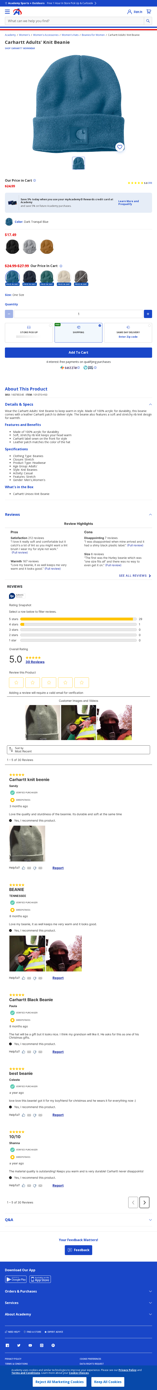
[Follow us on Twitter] (18, 1345)
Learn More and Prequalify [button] (128, 202)
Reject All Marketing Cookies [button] (60, 1382)
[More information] (34, 180)
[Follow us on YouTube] (30, 1345)
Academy (10, 35)
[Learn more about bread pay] (90, 367)
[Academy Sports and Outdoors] (17, 11)
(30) (150, 183)
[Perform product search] (148, 21)
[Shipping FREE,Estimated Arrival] (78, 332)
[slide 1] (78, 163)
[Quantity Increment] (148, 314)
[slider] (78, 104)
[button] (134, 203)
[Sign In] (129, 11)
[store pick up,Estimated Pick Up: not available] (29, 332)
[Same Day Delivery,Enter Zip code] (128, 332)
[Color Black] (12, 247)
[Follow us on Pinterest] (53, 1345)
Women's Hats (70, 35)
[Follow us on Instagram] (41, 1345)
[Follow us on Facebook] (7, 1345)
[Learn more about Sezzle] (70, 367)
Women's (24, 35)
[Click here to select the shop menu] (7, 11)
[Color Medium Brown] (46, 247)
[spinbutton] (78, 314)
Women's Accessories (45, 35)
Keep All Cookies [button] (107, 1382)
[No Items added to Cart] (149, 11)
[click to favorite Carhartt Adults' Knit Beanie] (119, 147)
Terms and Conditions (25, 1373)
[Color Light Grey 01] (29, 247)
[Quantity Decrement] (9, 314)
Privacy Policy (128, 1370)
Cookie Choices (79, 1373)
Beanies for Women (93, 35)
